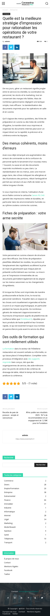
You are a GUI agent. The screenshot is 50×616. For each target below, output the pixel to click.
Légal (6, 519)
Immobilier (8, 504)
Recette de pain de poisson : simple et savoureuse (10, 415)
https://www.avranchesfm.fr (25, 439)
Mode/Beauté (10, 527)
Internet (7, 515)
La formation (8, 348)
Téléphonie (8, 538)
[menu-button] (3, 3)
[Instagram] (14, 597)
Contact (7, 562)
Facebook (8, 570)
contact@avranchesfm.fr (29, 591)
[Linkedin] (16, 47)
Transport (8, 542)
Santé (6, 535)
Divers (6, 484)
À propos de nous (11, 558)
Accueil (5, 10)
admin (7, 41)
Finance (7, 500)
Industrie (7, 507)
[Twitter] (11, 47)
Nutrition (7, 531)
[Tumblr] (35, 597)
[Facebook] (5, 47)
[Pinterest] (28, 597)
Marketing (8, 523)
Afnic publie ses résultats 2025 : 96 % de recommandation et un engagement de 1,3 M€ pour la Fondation (36, 417)
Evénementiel (9, 496)
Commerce (8, 480)
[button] (46, 3)
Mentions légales (11, 566)
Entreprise (14, 10)
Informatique (9, 511)
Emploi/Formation (11, 488)
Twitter (7, 574)
